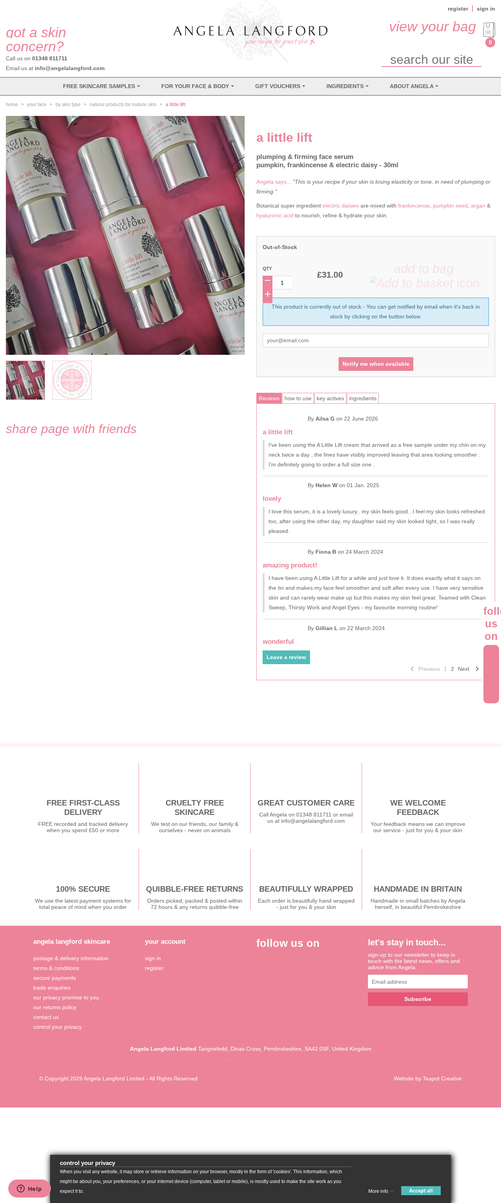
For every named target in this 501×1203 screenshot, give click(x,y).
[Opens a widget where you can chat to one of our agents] (29, 1189)
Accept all (421, 1191)
